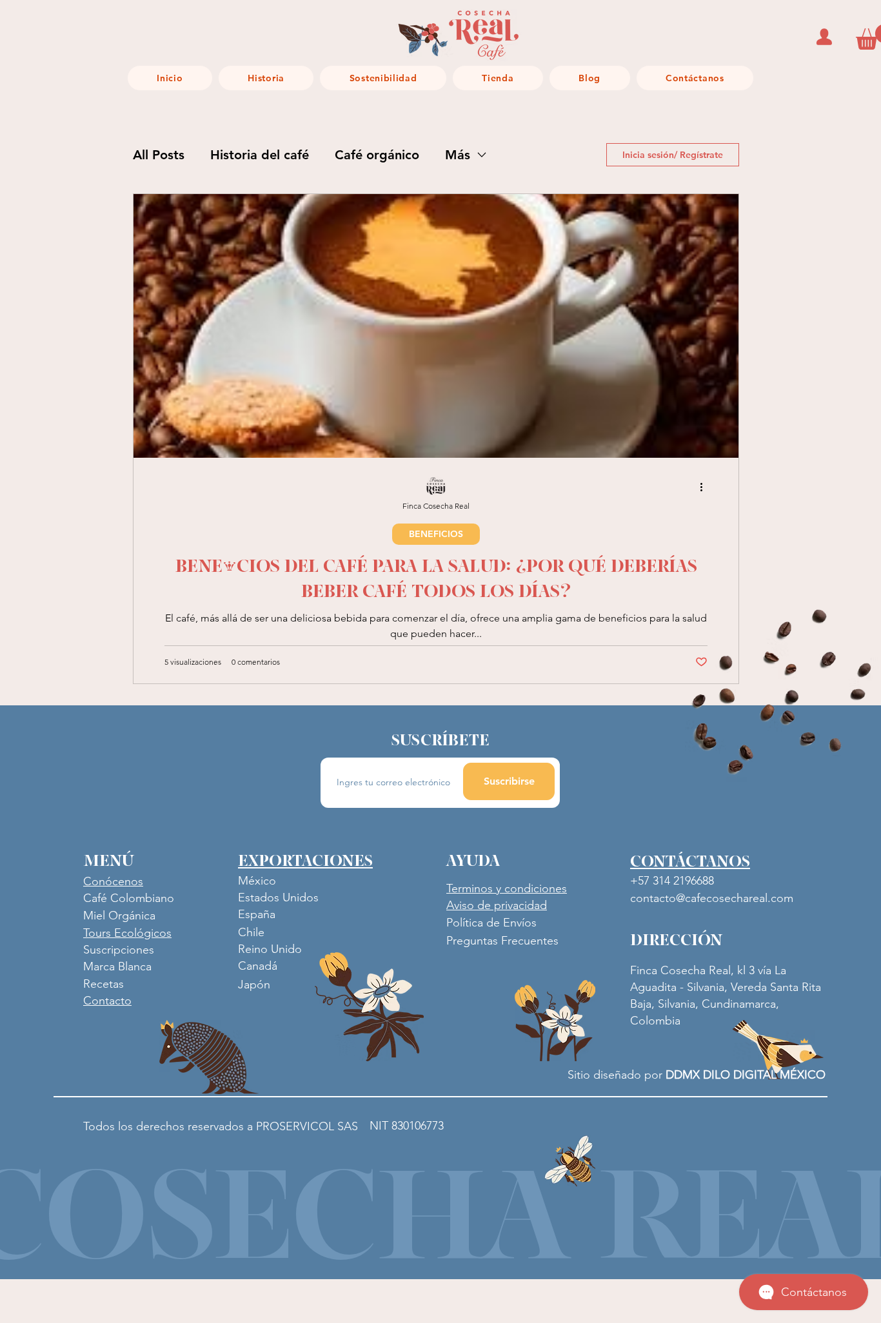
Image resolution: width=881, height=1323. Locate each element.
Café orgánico (377, 154)
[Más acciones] (705, 487)
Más (457, 154)
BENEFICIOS (436, 534)
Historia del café (259, 154)
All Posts (158, 154)
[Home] (824, 36)
